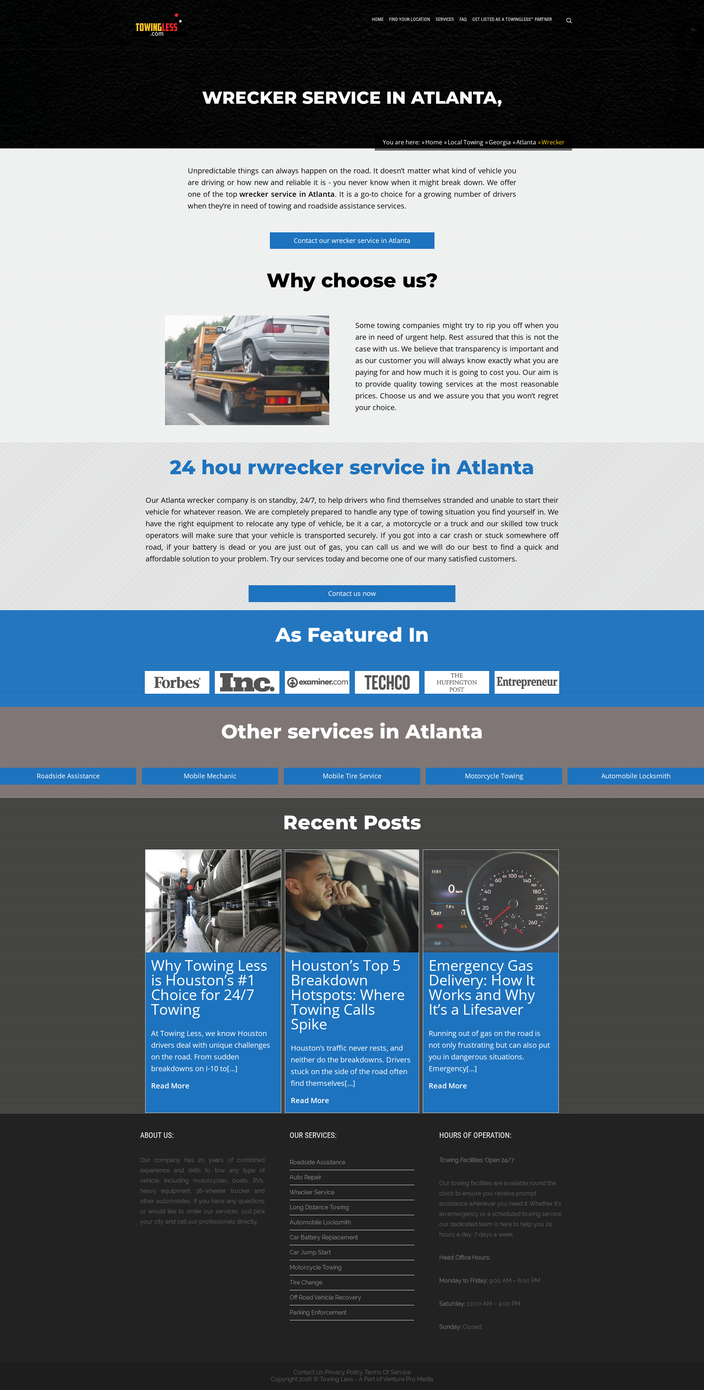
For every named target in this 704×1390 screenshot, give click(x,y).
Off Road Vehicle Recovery (325, 1297)
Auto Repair (306, 1177)
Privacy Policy (344, 1372)
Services (445, 19)
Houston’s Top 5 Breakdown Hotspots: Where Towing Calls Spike (348, 994)
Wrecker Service (312, 1192)
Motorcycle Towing (316, 1267)
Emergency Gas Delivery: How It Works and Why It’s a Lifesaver (482, 987)
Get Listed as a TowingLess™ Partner (512, 19)
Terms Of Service (387, 1372)
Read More (170, 1086)
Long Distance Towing (319, 1207)
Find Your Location (409, 19)
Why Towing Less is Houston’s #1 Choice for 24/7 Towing (209, 987)
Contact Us (308, 1372)
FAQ (463, 19)
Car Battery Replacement (324, 1237)
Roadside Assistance (317, 1162)
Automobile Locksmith (320, 1222)
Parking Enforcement (318, 1312)
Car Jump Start (310, 1252)
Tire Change (306, 1282)
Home (378, 19)
